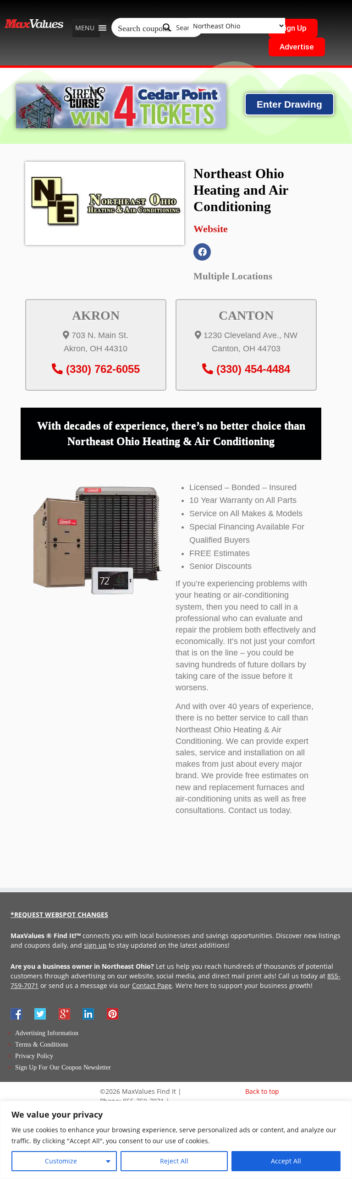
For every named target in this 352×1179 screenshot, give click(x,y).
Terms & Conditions (41, 1044)
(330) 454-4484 (251, 369)
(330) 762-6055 (101, 369)
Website (210, 229)
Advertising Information (46, 1033)
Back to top (262, 1091)
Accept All (286, 1161)
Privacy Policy (34, 1056)
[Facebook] (202, 252)
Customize (61, 1161)
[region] (176, 1140)
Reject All (174, 1161)
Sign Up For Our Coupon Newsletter (63, 1067)
